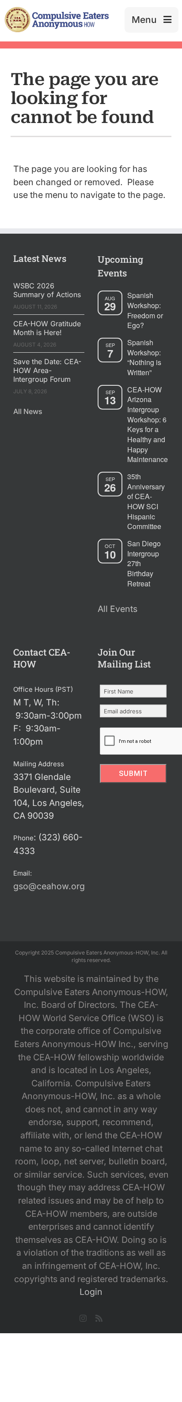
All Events (117, 609)
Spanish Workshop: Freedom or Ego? (145, 310)
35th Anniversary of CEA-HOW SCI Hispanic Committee (146, 501)
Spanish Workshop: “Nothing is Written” (144, 357)
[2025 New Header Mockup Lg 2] (56, 10)
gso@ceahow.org (49, 886)
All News (27, 411)
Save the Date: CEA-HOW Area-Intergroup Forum (47, 370)
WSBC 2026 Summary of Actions (47, 290)
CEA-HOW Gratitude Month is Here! (47, 328)
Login (91, 1291)
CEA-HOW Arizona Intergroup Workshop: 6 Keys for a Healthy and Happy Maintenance (147, 424)
